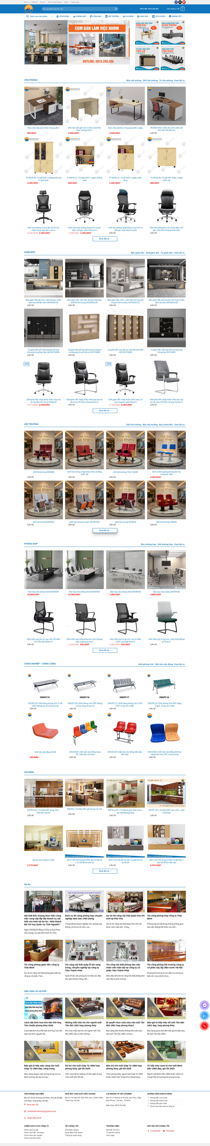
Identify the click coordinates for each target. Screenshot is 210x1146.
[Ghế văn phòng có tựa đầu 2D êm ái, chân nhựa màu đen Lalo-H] (43, 206)
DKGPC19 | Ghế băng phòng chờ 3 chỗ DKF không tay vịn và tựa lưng (45, 704)
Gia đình (129, 16)
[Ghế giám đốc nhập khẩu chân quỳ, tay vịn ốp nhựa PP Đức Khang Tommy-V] (166, 377)
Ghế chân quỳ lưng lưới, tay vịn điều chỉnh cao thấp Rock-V (125, 640)
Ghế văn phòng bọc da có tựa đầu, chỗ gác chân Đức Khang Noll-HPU (166, 229)
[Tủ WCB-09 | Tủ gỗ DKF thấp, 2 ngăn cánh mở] (166, 156)
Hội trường (113, 16)
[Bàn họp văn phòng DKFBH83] (166, 569)
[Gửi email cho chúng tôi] (180, 2)
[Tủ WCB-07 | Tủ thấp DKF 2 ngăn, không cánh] (84, 156)
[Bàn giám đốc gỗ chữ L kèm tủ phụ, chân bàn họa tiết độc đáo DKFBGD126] (43, 278)
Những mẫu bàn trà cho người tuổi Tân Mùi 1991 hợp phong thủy (83, 1024)
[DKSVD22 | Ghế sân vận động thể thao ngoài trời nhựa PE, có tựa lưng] (164, 730)
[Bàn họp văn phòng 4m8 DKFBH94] (84, 569)
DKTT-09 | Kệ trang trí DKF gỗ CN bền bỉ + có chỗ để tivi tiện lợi (84, 861)
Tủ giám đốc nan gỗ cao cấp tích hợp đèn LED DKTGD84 (125, 351)
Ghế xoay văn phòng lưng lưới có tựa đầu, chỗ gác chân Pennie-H (84, 229)
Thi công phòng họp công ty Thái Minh (164, 917)
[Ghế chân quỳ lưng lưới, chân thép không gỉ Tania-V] (166, 617)
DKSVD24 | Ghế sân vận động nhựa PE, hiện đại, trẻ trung (85, 753)
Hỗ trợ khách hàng (54, 2)
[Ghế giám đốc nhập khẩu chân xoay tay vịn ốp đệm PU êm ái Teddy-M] (43, 377)
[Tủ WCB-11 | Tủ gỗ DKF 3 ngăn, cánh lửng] (125, 156)
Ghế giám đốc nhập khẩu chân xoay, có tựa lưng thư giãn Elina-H (125, 400)
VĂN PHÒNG (30, 80)
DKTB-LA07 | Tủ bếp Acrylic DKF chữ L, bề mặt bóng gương (125, 811)
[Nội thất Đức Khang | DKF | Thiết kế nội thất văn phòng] (31, 8)
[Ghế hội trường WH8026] (125, 500)
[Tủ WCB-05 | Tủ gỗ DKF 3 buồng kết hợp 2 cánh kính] (43, 156)
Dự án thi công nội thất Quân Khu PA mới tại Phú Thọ (125, 917)
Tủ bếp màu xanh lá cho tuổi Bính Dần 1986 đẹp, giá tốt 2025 (164, 1067)
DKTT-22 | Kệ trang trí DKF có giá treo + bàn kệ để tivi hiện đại (166, 861)
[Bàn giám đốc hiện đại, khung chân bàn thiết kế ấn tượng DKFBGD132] (84, 278)
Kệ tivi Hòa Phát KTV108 (43, 860)
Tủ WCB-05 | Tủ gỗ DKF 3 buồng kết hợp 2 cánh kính (43, 179)
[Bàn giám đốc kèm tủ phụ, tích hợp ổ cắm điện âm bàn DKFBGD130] (166, 278)
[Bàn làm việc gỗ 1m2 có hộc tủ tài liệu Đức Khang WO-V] (84, 106)
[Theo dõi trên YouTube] (184, 2)
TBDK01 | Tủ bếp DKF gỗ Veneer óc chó (84, 809)
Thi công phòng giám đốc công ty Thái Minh (41, 966)
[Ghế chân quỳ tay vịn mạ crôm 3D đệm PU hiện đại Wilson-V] (43, 617)
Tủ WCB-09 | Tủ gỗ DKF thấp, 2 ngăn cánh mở (166, 179)
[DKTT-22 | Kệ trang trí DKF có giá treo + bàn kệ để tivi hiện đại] (166, 838)
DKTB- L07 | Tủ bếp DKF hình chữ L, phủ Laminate (166, 811)
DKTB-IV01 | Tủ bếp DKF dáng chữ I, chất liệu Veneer (43, 811)
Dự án (42, 2)
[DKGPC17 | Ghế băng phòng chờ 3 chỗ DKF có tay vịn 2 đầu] (125, 687)
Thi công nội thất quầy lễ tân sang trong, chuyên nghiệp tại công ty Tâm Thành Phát (83, 967)
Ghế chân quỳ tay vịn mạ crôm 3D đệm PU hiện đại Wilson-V (43, 640)
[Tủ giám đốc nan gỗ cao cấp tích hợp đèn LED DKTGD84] (125, 328)
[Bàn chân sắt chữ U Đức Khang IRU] (43, 106)
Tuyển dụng (75, 2)
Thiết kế (34, 2)
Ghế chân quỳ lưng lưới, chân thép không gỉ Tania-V (166, 640)
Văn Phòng (64, 16)
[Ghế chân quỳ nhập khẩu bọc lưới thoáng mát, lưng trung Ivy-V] (84, 617)
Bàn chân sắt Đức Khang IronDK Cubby (125, 128)
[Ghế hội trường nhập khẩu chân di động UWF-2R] (84, 450)
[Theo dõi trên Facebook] (176, 2)
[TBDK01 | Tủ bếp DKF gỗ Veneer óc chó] (84, 792)
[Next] (125, 42)
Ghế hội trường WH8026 (125, 522)
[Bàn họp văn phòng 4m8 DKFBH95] (43, 569)
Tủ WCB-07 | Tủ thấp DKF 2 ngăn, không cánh (84, 179)
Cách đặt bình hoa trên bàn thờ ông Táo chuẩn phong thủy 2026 (42, 1024)
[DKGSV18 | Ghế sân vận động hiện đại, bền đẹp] (125, 730)
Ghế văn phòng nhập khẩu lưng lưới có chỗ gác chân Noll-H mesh (126, 229)
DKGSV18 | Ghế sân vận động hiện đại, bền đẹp (125, 753)
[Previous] (29, 42)
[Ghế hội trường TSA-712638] (125, 450)
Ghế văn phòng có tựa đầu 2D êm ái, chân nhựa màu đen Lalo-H (43, 229)
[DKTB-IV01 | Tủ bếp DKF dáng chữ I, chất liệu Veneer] (43, 793)
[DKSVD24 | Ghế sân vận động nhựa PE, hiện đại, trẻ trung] (85, 730)
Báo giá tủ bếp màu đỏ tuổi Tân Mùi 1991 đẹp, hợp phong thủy (165, 1024)
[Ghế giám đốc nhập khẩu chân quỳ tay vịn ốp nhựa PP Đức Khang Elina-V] (84, 377)
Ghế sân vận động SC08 (45, 752)
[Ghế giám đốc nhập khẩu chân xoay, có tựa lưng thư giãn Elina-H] (125, 377)
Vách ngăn (160, 16)
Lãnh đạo (97, 16)
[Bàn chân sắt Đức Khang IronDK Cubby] (125, 106)
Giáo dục (144, 16)
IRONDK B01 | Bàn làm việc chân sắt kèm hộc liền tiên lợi (166, 129)
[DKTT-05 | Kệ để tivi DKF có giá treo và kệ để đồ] (125, 838)
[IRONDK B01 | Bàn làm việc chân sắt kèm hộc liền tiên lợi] (166, 106)
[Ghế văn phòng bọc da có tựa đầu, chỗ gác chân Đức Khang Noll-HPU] (166, 206)
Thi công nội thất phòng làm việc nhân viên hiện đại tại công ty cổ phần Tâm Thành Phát (123, 967)
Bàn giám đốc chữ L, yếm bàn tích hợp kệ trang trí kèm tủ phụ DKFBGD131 (125, 301)
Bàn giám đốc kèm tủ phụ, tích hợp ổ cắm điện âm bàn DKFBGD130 (166, 301)
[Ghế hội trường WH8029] (43, 450)
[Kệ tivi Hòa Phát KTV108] (43, 838)
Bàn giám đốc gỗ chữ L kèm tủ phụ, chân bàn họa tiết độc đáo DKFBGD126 (43, 301)
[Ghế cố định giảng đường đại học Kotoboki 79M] (166, 450)
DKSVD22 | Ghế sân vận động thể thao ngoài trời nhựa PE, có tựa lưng (165, 753)
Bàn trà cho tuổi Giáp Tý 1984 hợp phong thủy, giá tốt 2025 (124, 1067)
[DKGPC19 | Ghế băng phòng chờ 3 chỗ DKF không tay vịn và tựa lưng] (45, 687)
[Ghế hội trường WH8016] (43, 500)
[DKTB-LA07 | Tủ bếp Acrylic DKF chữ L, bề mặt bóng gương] (125, 793)
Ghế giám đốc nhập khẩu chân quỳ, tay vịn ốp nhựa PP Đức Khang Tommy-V (166, 400)
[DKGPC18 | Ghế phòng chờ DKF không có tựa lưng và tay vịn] (85, 687)
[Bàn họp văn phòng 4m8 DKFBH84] (125, 569)
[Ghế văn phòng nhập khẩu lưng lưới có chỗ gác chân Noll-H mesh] (125, 206)
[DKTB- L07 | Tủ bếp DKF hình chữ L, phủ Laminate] (166, 793)
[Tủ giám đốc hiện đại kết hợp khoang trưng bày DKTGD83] (166, 328)
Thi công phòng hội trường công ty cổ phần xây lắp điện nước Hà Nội (165, 966)
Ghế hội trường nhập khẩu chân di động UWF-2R (84, 473)
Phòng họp (81, 16)
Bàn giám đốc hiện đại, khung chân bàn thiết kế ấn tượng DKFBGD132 (84, 301)
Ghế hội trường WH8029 (43, 472)
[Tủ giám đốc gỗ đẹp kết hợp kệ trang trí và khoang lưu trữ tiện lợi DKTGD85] (84, 328)
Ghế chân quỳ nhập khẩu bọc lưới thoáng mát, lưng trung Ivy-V (84, 640)
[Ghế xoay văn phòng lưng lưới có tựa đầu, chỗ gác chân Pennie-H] (84, 206)
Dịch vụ (27, 2)
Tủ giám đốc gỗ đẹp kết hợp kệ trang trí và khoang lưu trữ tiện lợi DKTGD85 (84, 351)
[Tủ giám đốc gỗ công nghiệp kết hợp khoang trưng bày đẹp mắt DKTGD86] (43, 328)
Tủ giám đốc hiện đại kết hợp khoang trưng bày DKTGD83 (166, 351)
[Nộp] (116, 9)
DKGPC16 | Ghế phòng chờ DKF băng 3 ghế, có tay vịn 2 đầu (164, 704)
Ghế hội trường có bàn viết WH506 (84, 522)
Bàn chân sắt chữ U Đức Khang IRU (43, 128)
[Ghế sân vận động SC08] (45, 730)
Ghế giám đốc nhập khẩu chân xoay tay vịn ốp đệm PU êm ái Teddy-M (43, 400)
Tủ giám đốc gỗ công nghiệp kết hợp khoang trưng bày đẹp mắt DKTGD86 (43, 351)
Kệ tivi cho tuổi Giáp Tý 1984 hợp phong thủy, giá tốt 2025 (82, 1067)
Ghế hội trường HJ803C (166, 522)
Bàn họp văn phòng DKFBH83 (166, 592)
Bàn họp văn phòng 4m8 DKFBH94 (84, 592)
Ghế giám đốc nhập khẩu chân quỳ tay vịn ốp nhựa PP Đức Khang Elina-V (84, 400)
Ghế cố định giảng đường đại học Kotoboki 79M (166, 473)
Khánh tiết (177, 16)
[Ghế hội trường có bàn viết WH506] (84, 500)
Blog (66, 2)
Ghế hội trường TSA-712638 (125, 472)
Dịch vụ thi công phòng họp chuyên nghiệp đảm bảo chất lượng (83, 917)
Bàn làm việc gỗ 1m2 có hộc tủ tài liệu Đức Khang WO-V (84, 129)
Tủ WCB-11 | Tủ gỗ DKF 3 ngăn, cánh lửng (125, 179)
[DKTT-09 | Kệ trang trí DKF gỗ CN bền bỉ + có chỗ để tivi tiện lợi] (84, 838)
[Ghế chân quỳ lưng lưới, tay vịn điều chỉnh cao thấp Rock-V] (125, 617)
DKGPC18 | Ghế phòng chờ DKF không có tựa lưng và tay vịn (85, 704)
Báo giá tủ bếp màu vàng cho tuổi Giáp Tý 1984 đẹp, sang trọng (41, 1067)
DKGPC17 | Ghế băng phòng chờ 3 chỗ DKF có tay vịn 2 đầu (125, 704)
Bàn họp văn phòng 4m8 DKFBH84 (125, 592)
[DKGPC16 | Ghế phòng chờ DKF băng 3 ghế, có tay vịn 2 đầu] (164, 687)
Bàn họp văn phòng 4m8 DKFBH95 (43, 592)
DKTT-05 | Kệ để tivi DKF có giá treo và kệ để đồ (125, 861)
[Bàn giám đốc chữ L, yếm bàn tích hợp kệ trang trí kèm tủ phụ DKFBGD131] (125, 278)
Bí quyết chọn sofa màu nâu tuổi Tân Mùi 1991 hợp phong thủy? (125, 1024)
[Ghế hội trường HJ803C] (166, 500)
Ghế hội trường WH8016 (43, 522)
